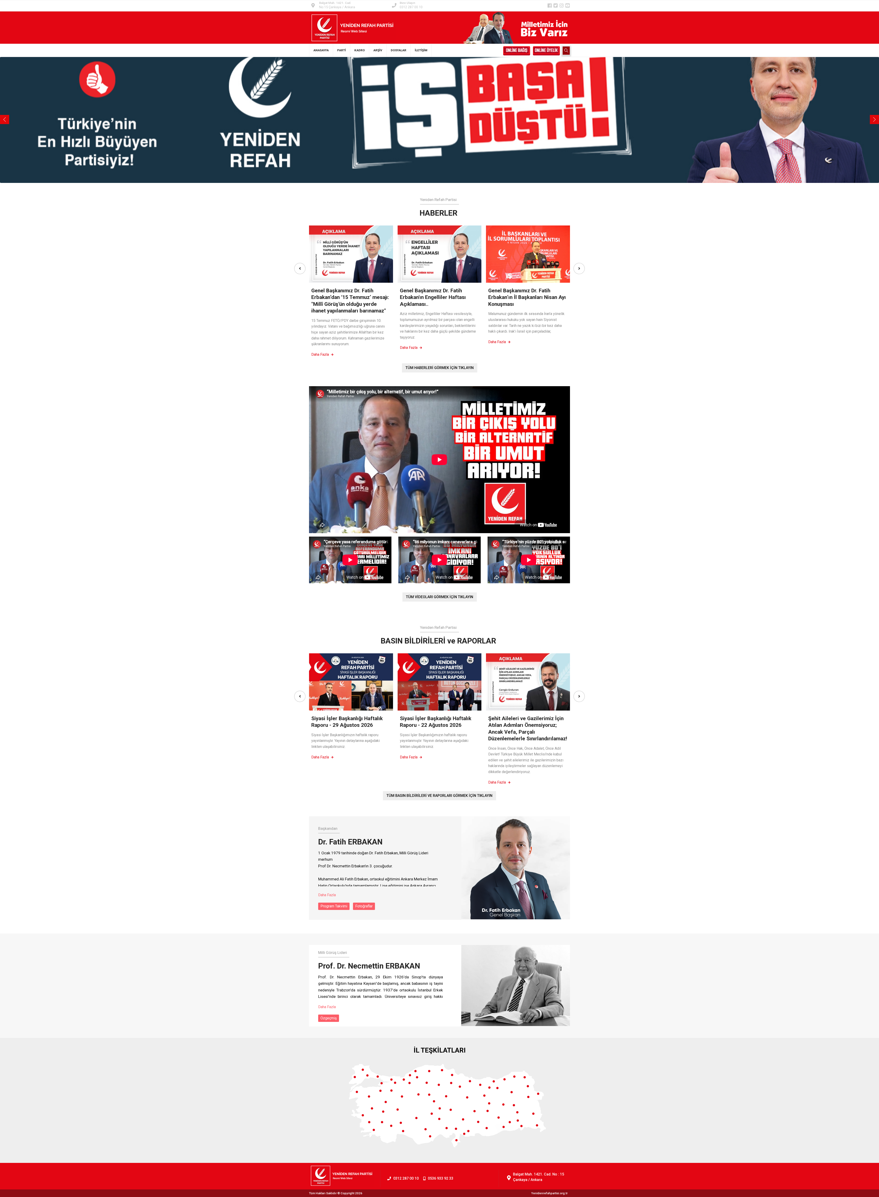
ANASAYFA (321, 50)
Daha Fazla (320, 354)
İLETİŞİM (421, 50)
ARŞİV (377, 50)
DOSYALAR (398, 50)
